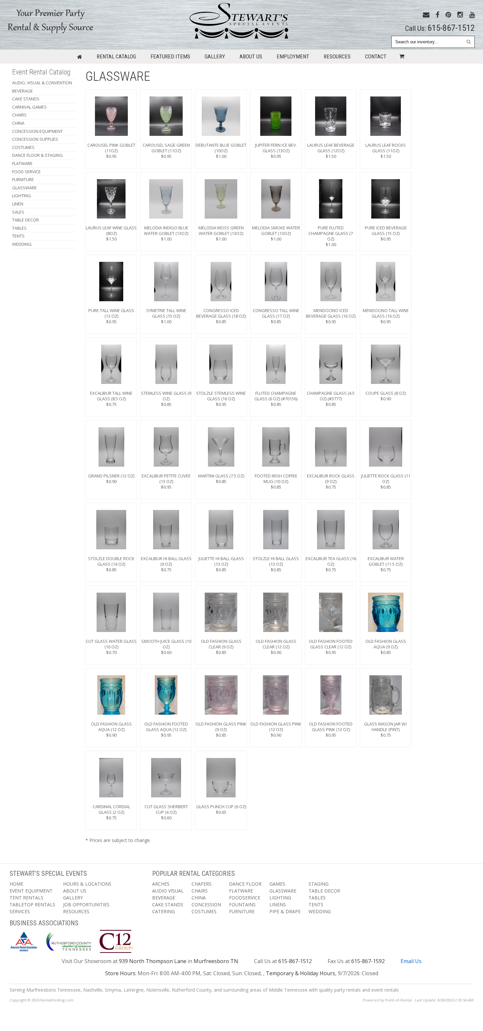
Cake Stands (167, 904)
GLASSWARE (24, 188)
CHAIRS (19, 115)
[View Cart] (400, 56)
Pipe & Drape (285, 911)
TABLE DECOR (25, 220)
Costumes (204, 911)
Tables (317, 897)
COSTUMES (23, 147)
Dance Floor (245, 884)
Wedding (22, 244)
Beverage (22, 91)
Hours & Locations (87, 884)
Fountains (242, 904)
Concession (206, 904)
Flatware (241, 891)
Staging (319, 884)
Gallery (215, 56)
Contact (375, 56)
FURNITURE (23, 179)
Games (277, 884)
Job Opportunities (86, 904)
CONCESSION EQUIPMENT (37, 131)
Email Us (411, 961)
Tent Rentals (26, 897)
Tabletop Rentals (32, 904)
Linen (17, 204)
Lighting (280, 897)
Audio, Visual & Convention (42, 83)
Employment (293, 56)
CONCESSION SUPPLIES (35, 139)
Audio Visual (168, 891)
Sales (18, 212)
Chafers (202, 884)
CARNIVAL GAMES (29, 107)
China (199, 897)
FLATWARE (22, 163)
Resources (337, 56)
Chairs (200, 891)
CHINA (18, 123)
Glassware (282, 891)
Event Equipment (31, 891)
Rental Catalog (116, 56)
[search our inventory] (469, 41)
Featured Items (170, 56)
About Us (251, 56)
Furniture (242, 911)
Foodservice (244, 897)
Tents (316, 904)
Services (20, 911)
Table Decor (324, 891)
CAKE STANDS (25, 99)
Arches (161, 884)
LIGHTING (21, 196)
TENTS (18, 236)
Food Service (26, 172)
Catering (163, 911)
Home (16, 884)
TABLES (19, 228)
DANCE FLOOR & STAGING (37, 155)
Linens (277, 904)
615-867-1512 (451, 28)
